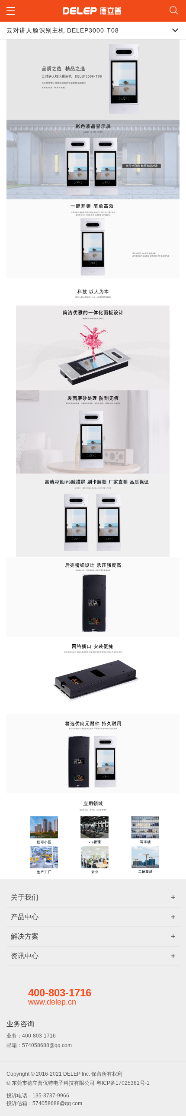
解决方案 (24, 936)
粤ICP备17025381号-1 (123, 1083)
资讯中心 (24, 955)
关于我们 (24, 897)
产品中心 (24, 916)
